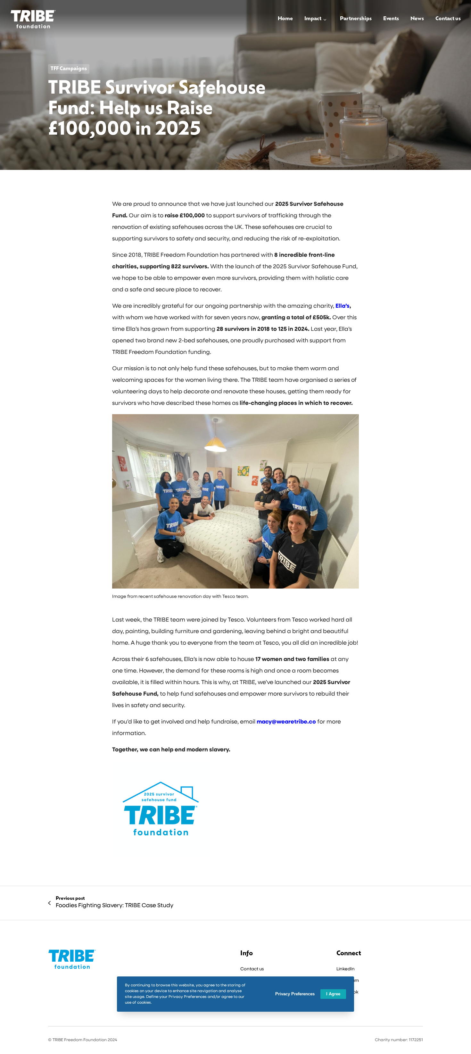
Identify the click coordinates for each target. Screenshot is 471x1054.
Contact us (252, 969)
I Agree (333, 993)
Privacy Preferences (295, 993)
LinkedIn (345, 969)
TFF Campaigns (69, 68)
